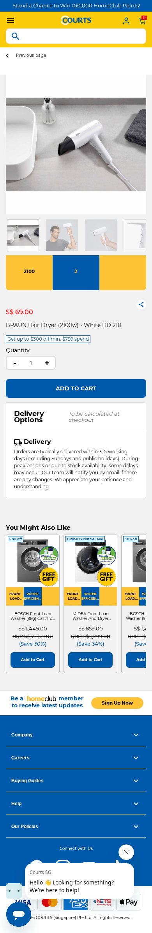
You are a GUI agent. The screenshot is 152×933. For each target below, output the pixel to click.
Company (22, 735)
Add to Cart (76, 388)
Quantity (18, 350)
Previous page (31, 55)
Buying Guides (27, 780)
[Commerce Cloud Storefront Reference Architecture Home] (76, 19)
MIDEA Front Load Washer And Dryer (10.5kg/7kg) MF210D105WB (90, 616)
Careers (20, 758)
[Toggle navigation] (8, 20)
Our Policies (24, 826)
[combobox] (76, 36)
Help (16, 803)
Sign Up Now (117, 703)
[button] (12, 144)
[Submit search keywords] (15, 36)
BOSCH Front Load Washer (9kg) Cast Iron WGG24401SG (33, 616)
